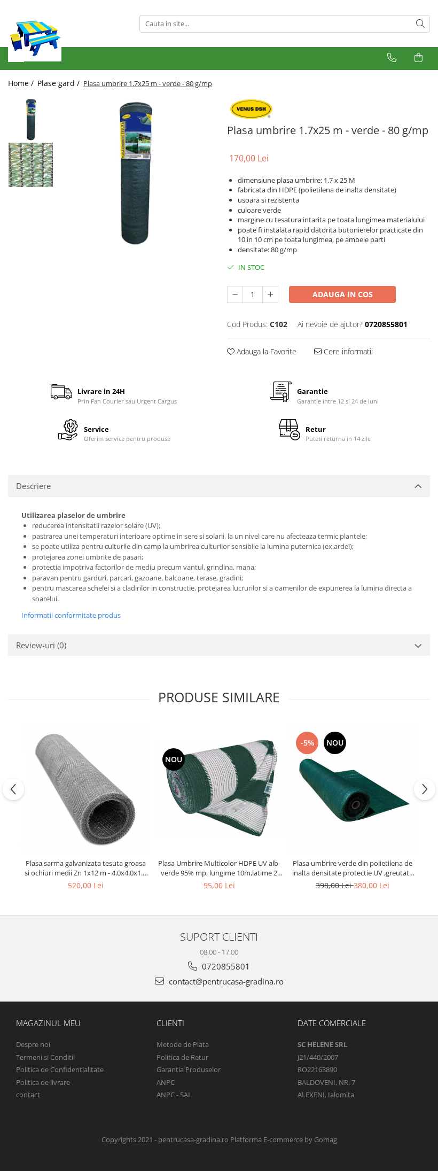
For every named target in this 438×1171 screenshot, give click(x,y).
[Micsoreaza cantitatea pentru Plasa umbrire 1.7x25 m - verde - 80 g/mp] (235, 294)
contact (28, 1094)
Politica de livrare (43, 1082)
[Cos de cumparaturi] (418, 57)
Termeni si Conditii (45, 1057)
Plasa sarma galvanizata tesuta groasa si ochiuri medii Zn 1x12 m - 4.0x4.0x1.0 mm (85, 868)
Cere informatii (347, 351)
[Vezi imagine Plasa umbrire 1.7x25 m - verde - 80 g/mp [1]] (31, 165)
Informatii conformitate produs (71, 615)
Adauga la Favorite (265, 351)
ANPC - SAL (174, 1094)
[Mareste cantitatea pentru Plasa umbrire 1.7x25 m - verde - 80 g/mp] (270, 294)
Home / (22, 83)
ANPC (166, 1082)
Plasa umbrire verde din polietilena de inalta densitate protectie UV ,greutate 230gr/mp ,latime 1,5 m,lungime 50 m (352, 868)
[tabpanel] (135, 173)
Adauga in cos (342, 294)
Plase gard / (59, 83)
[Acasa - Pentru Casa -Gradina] (65, 34)
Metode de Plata (183, 1044)
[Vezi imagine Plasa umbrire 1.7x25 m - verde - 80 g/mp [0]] (31, 119)
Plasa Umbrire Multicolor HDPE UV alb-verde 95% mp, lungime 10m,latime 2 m (219, 868)
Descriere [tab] (33, 485)
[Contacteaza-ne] (392, 57)
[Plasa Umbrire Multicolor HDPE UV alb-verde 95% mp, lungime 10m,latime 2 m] (219, 788)
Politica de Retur (182, 1057)
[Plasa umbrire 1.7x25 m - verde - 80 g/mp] (135, 173)
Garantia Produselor (189, 1069)
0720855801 (225, 966)
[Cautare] (420, 24)
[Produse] (17, 60)
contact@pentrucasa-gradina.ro (225, 981)
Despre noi (33, 1044)
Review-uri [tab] (41, 645)
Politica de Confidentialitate (60, 1069)
